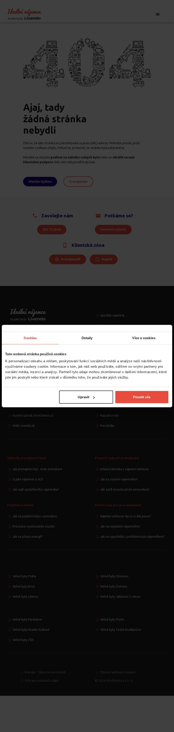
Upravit (83, 397)
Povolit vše (141, 397)
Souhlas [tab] (30, 338)
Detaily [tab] (87, 338)
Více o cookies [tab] (143, 338)
